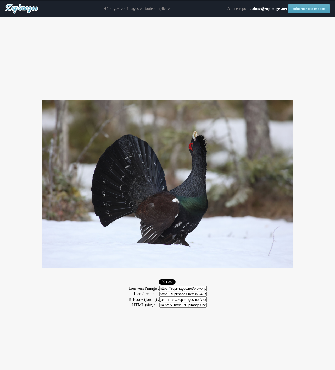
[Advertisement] (167, 58)
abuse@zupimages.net (269, 9)
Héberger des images (309, 9)
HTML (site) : (143, 305)
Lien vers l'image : (144, 288)
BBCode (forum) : (144, 299)
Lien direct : (144, 294)
